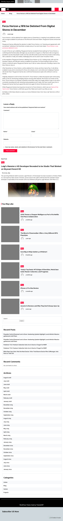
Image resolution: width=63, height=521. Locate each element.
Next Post (4, 159)
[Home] (3, 9)
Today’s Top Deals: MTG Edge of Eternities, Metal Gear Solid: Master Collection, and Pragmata (40, 271)
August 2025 (7, 418)
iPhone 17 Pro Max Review (30, 288)
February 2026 (8, 398)
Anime (5, 482)
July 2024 (6, 462)
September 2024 (8, 456)
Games (6, 489)
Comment (6, 110)
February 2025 (8, 439)
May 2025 (6, 428)
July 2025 (6, 422)
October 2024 (8, 452)
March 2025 (7, 435)
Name (5, 131)
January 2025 (7, 442)
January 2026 (8, 401)
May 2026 (6, 388)
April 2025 (6, 432)
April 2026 (7, 391)
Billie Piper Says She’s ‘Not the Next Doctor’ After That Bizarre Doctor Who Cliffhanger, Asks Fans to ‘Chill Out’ (23, 1)
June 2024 (7, 466)
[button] (53, 9)
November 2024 (8, 449)
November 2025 (8, 408)
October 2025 (8, 411)
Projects (6, 492)
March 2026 (7, 394)
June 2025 (7, 425)
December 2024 (8, 445)
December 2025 (8, 405)
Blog (4, 21)
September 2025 (8, 415)
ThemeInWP (40, 505)
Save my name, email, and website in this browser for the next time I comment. (28, 147)
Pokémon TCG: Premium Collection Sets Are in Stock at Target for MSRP (25, 345)
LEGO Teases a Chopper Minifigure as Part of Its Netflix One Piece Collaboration (40, 215)
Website (5, 139)
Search (5, 318)
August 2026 (7, 377)
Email (33, 131)
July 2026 (6, 381)
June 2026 (7, 384)
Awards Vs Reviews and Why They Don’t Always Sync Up (40, 306)
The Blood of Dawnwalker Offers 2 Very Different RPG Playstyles (39, 234)
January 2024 (8, 469)
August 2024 (7, 459)
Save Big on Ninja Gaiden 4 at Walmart (34, 252)
